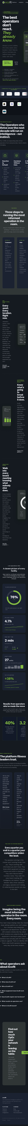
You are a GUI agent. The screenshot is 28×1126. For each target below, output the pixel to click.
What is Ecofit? (6, 977)
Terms (8, 1120)
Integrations (5, 1112)
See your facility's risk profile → (5, 366)
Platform (14, 2)
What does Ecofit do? (9, 982)
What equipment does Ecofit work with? (12, 991)
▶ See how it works (16, 63)
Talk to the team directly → (9, 80)
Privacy (4, 1120)
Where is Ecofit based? (9, 1005)
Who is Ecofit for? (7, 986)
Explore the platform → (20, 451)
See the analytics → (5, 544)
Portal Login (16, 1110)
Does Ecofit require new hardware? (13, 997)
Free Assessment (17, 1112)
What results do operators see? (12, 1001)
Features (4, 1109)
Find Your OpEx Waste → (7, 63)
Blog (14, 1109)
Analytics (21, 2)
